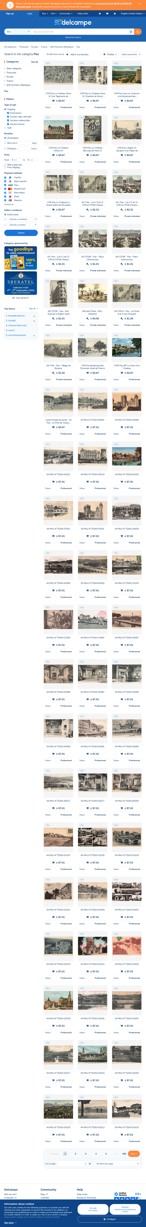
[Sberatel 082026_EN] (20, 283)
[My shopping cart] (117, 13)
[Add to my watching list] (69, 64)
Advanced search (73, 37)
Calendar (45, 1197)
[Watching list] (110, 13)
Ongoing (11, 109)
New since (12, 143)
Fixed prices (16, 113)
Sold (9, 128)
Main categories (14, 68)
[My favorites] (102, 13)
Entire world (12, 214)
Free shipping (13, 167)
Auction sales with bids (20, 116)
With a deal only (14, 165)
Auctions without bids (20, 120)
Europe (10, 76)
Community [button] (64, 13)
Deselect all (8, 204)
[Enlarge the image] (58, 75)
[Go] (90, 1163)
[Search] (138, 32)
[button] (131, 32)
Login (29, 13)
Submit (21, 233)
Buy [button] (44, 13)
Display (110, 54)
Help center (82, 1194)
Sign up (10, 13)
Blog (43, 1194)
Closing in (11, 148)
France (10, 81)
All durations (13, 138)
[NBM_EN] (20, 258)
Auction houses (17, 124)
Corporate (9, 1197)
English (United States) (131, 13)
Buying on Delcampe (86, 1197)
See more (9, 1222)
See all (34, 62)
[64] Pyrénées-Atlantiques (19, 85)
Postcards (11, 72)
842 (124, 1154)
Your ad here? (22, 298)
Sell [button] (52, 13)
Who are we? (10, 1194)
